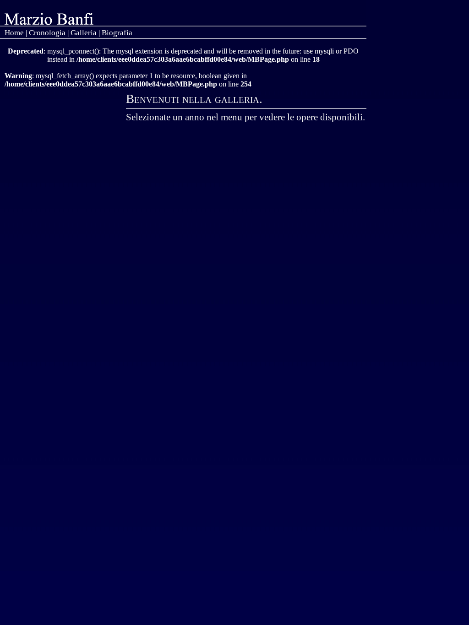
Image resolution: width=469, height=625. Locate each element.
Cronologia (47, 32)
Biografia (117, 32)
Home (14, 32)
